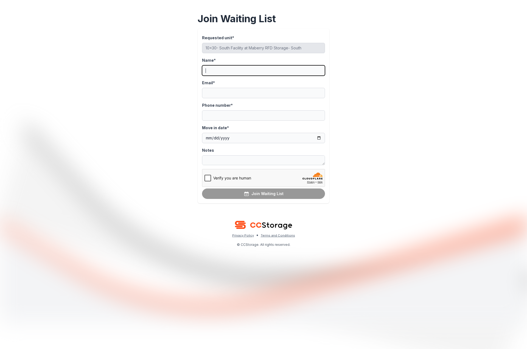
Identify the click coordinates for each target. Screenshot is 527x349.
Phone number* (217, 105)
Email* (208, 82)
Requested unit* (218, 37)
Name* (209, 60)
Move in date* (215, 127)
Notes (208, 150)
